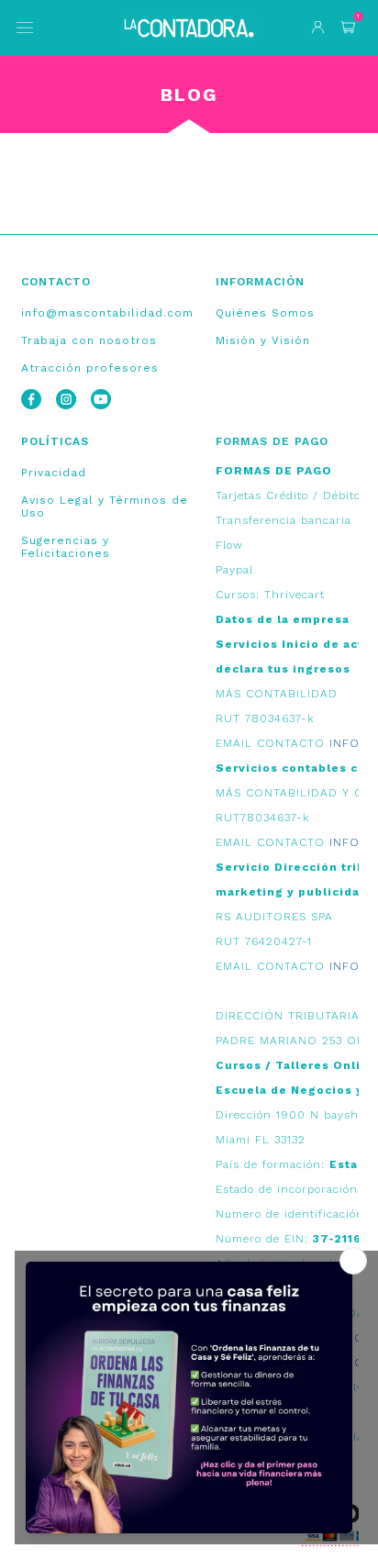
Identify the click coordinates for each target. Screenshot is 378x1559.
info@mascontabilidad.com (107, 312)
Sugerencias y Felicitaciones (65, 547)
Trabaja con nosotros (89, 340)
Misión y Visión (263, 340)
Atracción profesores (90, 368)
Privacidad (53, 472)
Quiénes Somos (265, 312)
